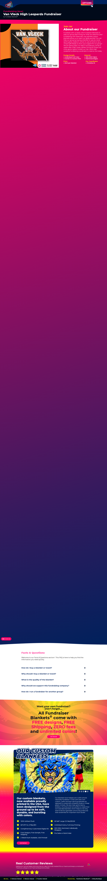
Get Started (53, 736)
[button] (3, 639)
